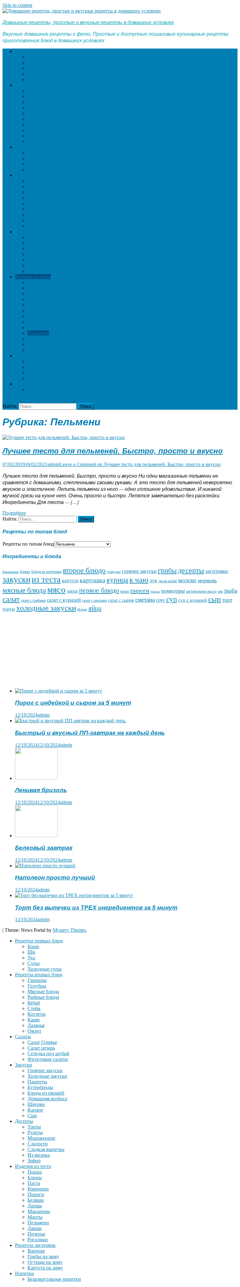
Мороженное (41, 248)
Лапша (35, 316)
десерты (191, 570)
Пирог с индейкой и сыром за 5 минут (73, 702)
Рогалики (38, 350)
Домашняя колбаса (47, 209)
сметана (145, 599)
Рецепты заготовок (35, 355)
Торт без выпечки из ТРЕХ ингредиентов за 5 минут (96, 907)
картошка (92, 580)
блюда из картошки (46, 572)
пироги (139, 590)
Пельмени (38, 333)
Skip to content (17, 5)
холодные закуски (46, 608)
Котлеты (37, 124)
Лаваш (35, 338)
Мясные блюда (43, 102)
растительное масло (201, 591)
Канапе (35, 220)
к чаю (138, 579)
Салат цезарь (41, 158)
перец (124, 591)
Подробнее (14, 513)
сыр (214, 599)
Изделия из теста (33, 276)
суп (171, 599)
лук (153, 581)
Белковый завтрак (43, 847)
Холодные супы (45, 79)
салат (11, 599)
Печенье (36, 344)
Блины (35, 288)
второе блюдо (84, 570)
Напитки (24, 384)
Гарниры (37, 90)
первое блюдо (99, 590)
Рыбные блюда (43, 107)
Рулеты (35, 243)
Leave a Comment (140, 464)
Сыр (32, 226)
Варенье (36, 361)
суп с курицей (192, 600)
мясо (56, 589)
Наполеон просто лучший (55, 877)
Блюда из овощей (46, 203)
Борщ (33, 57)
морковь (207, 580)
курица (117, 580)
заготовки (216, 571)
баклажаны (10, 571)
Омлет (34, 141)
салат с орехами (94, 601)
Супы (34, 73)
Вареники (38, 299)
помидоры (173, 591)
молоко (187, 580)
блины (25, 572)
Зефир (34, 271)
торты (8, 608)
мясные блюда (24, 590)
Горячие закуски (45, 181)
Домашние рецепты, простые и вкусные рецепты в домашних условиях (88, 22)
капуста (70, 580)
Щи (31, 62)
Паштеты (37, 192)
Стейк (34, 119)
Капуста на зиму (45, 378)
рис (220, 591)
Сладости (38, 254)
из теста (46, 579)
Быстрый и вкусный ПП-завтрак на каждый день (90, 732)
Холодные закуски (47, 186)
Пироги (36, 305)
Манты (35, 327)
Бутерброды (40, 197)
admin (54, 464)
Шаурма (36, 214)
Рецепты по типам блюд (28, 544)
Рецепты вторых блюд (38, 85)
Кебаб (34, 113)
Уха (31, 68)
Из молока (39, 265)
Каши (34, 130)
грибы (167, 570)
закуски (16, 579)
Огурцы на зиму (45, 372)
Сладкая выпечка (46, 259)
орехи (72, 591)
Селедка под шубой (48, 164)
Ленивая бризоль (41, 790)
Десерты (24, 231)
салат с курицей (64, 600)
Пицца (35, 282)
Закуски (23, 175)
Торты (34, 237)
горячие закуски (139, 571)
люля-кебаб (167, 581)
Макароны (39, 321)
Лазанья (36, 135)
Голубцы (37, 96)
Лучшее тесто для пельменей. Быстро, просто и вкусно (112, 451)
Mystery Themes (69, 930)
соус (160, 600)
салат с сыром (121, 600)
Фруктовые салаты (48, 169)
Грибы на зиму (43, 367)
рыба (230, 590)
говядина (114, 571)
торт (227, 600)
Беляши (36, 310)
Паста (34, 293)
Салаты (23, 147)
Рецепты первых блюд (39, 51)
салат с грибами (33, 601)
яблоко (82, 609)
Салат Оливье (42, 152)
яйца (94, 608)
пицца (155, 591)
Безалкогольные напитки (54, 389)
